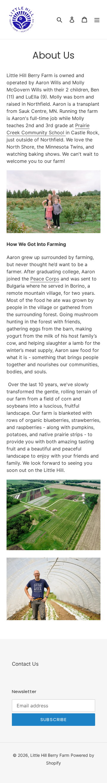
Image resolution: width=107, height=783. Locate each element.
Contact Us (25, 664)
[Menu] (97, 19)
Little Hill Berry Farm (49, 755)
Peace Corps (44, 279)
